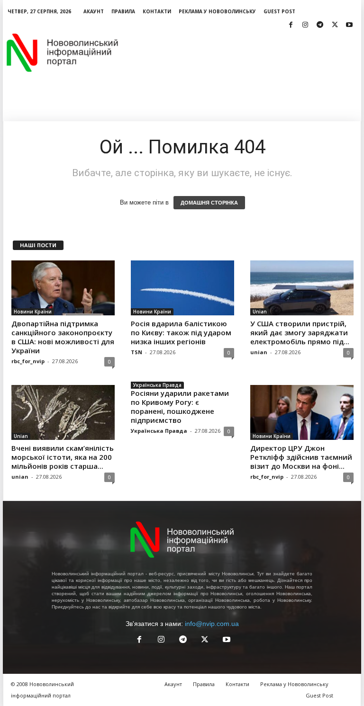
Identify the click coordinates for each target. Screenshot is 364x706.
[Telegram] (320, 25)
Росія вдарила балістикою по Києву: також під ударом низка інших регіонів (181, 332)
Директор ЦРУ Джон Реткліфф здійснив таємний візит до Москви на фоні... (301, 457)
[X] (334, 25)
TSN (136, 352)
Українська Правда (157, 385)
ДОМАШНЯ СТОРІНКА (209, 203)
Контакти (157, 11)
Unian (260, 311)
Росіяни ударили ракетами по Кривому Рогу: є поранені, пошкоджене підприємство (180, 406)
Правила (123, 11)
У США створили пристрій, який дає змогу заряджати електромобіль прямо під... (299, 332)
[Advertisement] (241, 52)
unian (258, 352)
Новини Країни (33, 311)
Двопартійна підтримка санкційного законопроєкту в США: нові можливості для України (62, 337)
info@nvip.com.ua (212, 623)
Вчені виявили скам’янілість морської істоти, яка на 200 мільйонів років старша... (62, 457)
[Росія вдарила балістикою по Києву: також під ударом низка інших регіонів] (182, 287)
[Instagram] (305, 25)
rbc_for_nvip (28, 361)
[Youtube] (349, 25)
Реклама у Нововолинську (217, 11)
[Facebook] (290, 25)
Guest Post (279, 11)
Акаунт (93, 11)
